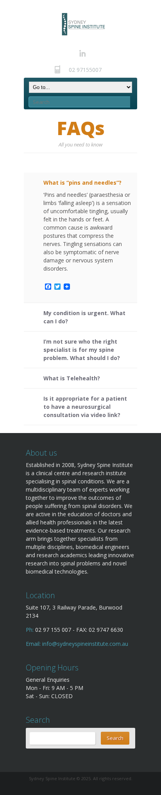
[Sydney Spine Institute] (83, 24)
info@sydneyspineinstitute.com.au (85, 643)
